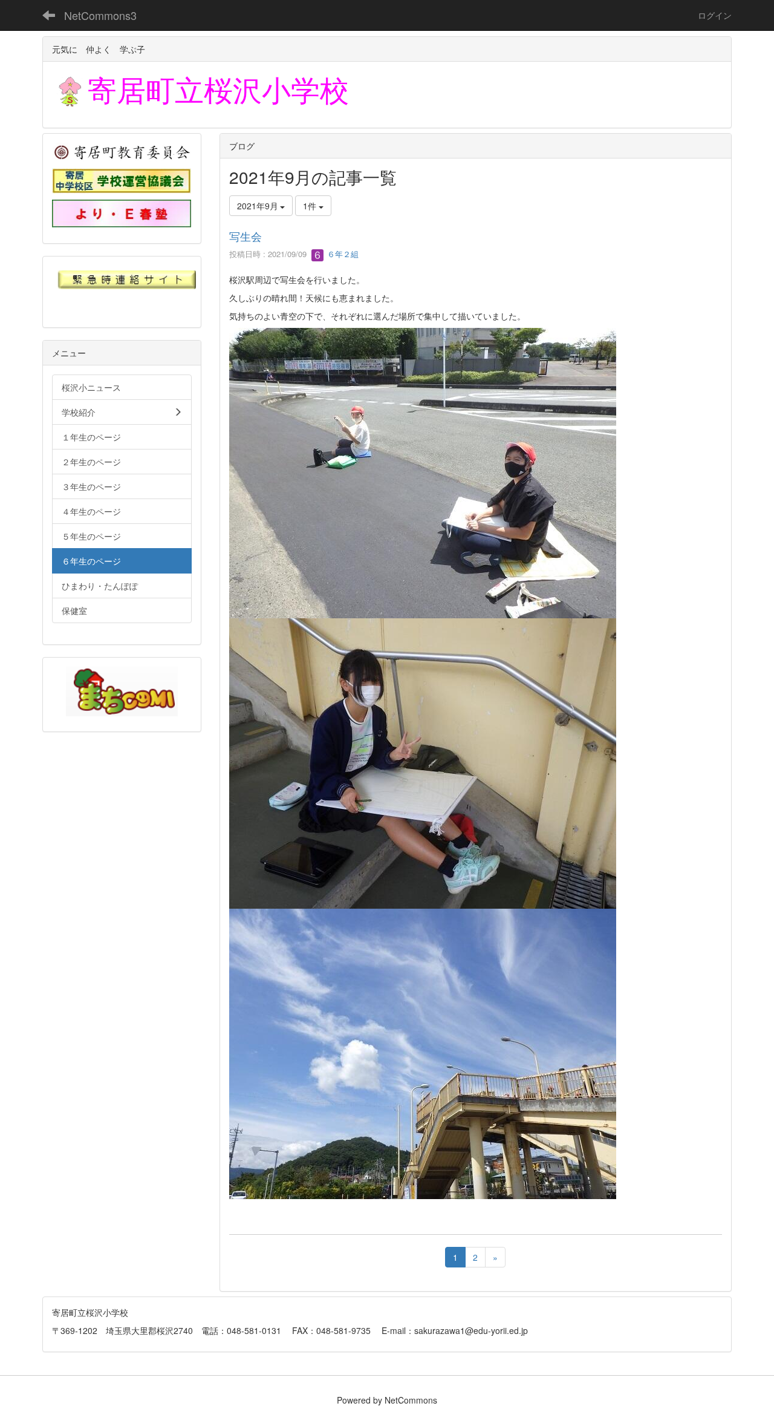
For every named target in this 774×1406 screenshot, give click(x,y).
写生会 (245, 236)
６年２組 (342, 254)
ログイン (715, 15)
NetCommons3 (100, 15)
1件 (311, 206)
